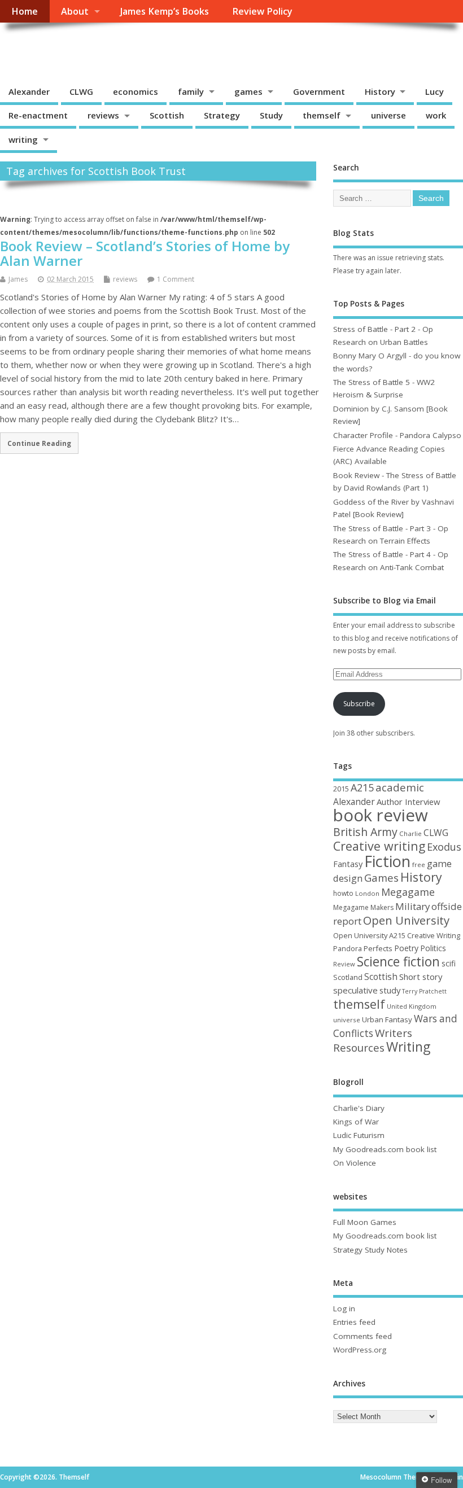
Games (381, 877)
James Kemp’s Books (164, 11)
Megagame (408, 892)
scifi (449, 963)
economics (135, 91)
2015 (341, 789)
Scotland (347, 977)
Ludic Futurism (359, 1135)
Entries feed (354, 1322)
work (436, 115)
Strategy (222, 115)
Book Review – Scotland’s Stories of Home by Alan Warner (145, 253)
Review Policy (262, 11)
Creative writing (379, 846)
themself (321, 115)
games (248, 91)
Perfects (378, 948)
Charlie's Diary (359, 1108)
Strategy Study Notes (370, 1250)
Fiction (387, 861)
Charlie (410, 833)
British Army (365, 831)
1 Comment (175, 279)
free (418, 864)
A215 (362, 787)
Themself (43, 48)
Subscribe (359, 703)
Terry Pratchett (424, 991)
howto (343, 893)
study (389, 990)
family (191, 91)
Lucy (434, 91)
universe (388, 115)
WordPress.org (359, 1350)
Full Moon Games (364, 1222)
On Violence (354, 1163)
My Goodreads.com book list (384, 1149)
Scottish (167, 115)
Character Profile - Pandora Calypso (397, 435)
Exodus (444, 847)
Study (271, 115)
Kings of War (356, 1122)
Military (412, 906)
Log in (344, 1308)
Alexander (29, 91)
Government (319, 91)
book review (380, 815)
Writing (408, 1047)
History (380, 91)
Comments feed (362, 1336)
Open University (406, 920)
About (75, 11)
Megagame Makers (363, 907)
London (367, 893)
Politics (433, 948)
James (18, 279)
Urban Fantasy (387, 1019)
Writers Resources (372, 1040)
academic (399, 787)
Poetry (406, 948)
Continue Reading (39, 443)
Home (24, 11)
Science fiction (398, 961)
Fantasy (347, 863)
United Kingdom (411, 1006)
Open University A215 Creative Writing (396, 935)
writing (23, 139)
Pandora (347, 948)
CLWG (81, 91)
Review (344, 964)
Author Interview (408, 801)
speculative (355, 990)
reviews (103, 115)
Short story (420, 976)
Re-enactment (38, 115)
